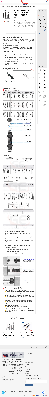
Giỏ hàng (27, 373)
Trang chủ (3, 6)
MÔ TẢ (4, 32)
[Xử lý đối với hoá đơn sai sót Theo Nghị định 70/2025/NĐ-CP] (38, 69)
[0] (46, 1)
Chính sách (9, 32)
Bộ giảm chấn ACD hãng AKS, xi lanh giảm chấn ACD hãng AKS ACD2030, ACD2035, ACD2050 (27, 334)
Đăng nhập (27, 369)
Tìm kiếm (27, 366)
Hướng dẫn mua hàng (29, 355)
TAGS (15, 32)
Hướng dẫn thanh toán (30, 358)
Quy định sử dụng (29, 362)
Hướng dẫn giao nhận (29, 360)
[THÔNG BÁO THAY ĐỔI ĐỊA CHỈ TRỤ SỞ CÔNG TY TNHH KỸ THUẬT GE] (43, 69)
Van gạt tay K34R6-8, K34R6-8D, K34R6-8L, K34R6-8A (40, 23)
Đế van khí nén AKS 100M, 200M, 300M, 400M (44, 22)
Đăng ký (27, 371)
